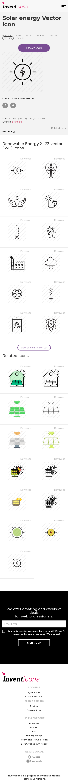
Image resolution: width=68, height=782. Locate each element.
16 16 (18, 35)
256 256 (8, 38)
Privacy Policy (34, 735)
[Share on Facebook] (5, 105)
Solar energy (8, 131)
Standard (17, 121)
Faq (34, 731)
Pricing (34, 706)
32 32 (29, 35)
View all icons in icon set (34, 347)
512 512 (21, 38)
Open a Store (34, 710)
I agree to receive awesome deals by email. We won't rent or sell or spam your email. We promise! (36, 632)
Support (34, 727)
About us (34, 723)
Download (25, 158)
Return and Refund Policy (34, 739)
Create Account (34, 696)
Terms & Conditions (33, 778)
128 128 (53, 35)
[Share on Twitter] (13, 105)
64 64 (40, 35)
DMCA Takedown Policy (34, 744)
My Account (34, 692)
